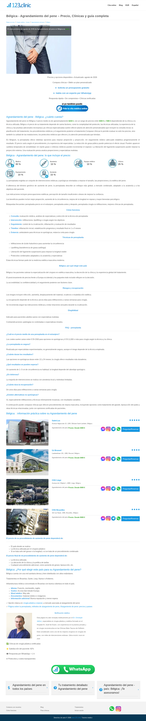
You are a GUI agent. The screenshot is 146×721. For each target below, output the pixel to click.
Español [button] (135, 5)
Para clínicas (44, 710)
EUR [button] (127, 5)
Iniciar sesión (79, 710)
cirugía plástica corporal (32, 603)
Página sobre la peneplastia (19, 607)
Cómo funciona (11, 710)
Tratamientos (79, 707)
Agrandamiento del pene (38, 22)
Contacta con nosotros (13, 707)
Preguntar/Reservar (130, 429)
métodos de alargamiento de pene (45, 607)
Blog (121, 5)
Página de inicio (10, 22)
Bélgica (48, 22)
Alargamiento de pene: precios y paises (76, 607)
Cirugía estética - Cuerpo (23, 22)
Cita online (112, 5)
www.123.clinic (76, 717)
